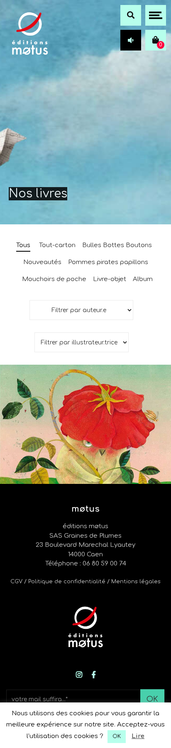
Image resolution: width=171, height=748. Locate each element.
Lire (138, 736)
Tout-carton (57, 245)
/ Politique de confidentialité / (67, 581)
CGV (16, 581)
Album (143, 279)
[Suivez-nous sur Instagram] (79, 675)
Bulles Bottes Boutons (117, 245)
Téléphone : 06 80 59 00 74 (85, 563)
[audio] (130, 40)
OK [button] (116, 736)
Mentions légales (136, 581)
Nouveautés (42, 262)
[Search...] (130, 15)
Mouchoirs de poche (54, 279)
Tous (23, 245)
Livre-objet (109, 279)
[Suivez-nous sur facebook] (93, 675)
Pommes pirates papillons (108, 262)
